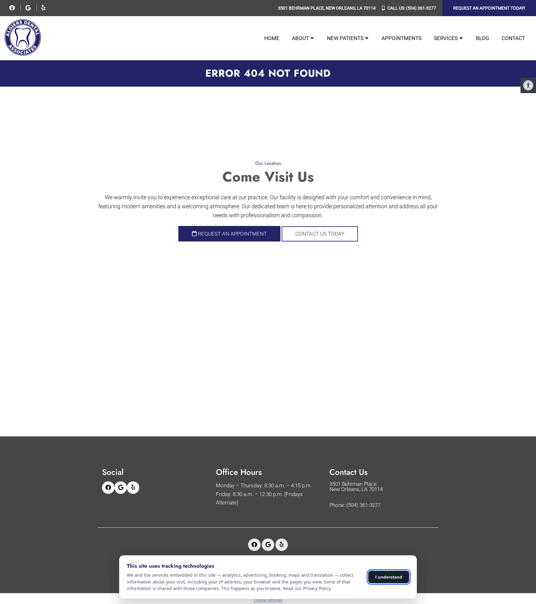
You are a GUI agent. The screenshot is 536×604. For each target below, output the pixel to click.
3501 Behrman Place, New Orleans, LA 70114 (327, 8)
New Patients (345, 38)
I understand (388, 577)
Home (271, 38)
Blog (482, 38)
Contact (513, 38)
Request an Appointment (232, 234)
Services (446, 38)
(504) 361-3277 (421, 8)
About (300, 38)
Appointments (402, 38)
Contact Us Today (319, 234)
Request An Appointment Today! (489, 8)
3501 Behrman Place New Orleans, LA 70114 (356, 486)
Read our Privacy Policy (306, 588)
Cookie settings (268, 600)
